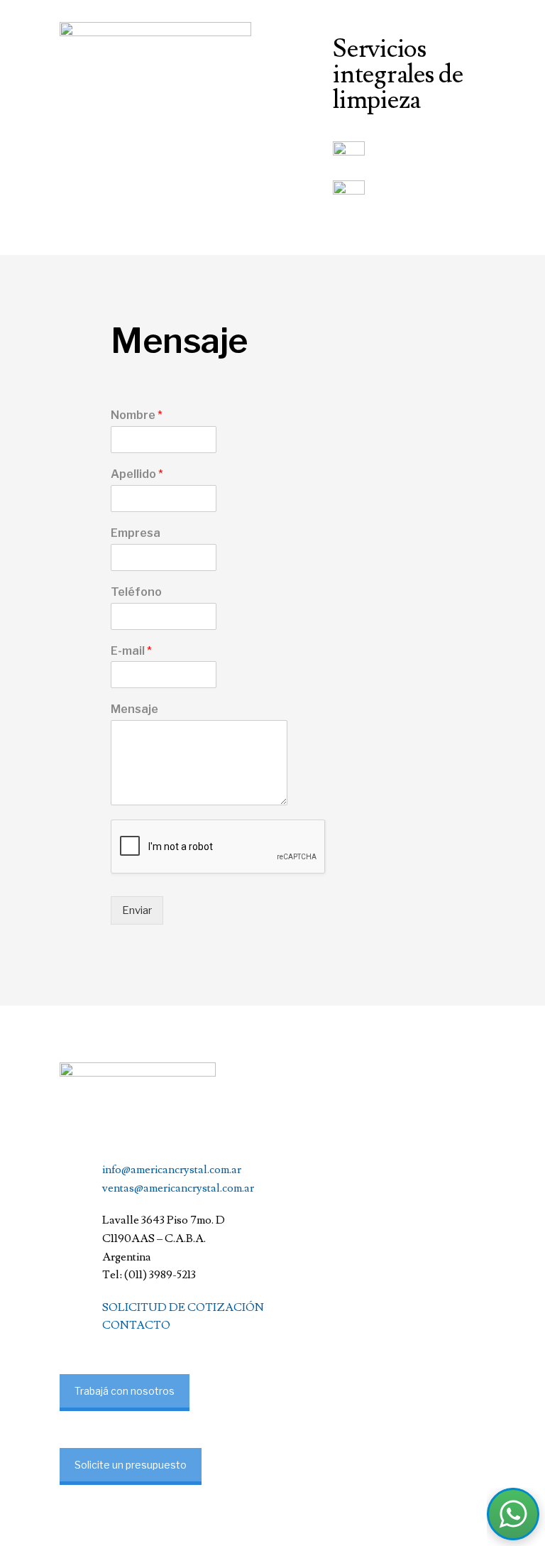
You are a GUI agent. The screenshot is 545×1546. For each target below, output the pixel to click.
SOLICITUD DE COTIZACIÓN (183, 1307)
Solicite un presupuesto (131, 1465)
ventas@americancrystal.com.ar (178, 1188)
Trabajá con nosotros (125, 1391)
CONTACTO (136, 1325)
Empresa (135, 533)
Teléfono (136, 592)
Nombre (137, 415)
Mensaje (134, 709)
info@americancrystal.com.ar (171, 1170)
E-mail (131, 651)
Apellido (137, 474)
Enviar (137, 910)
